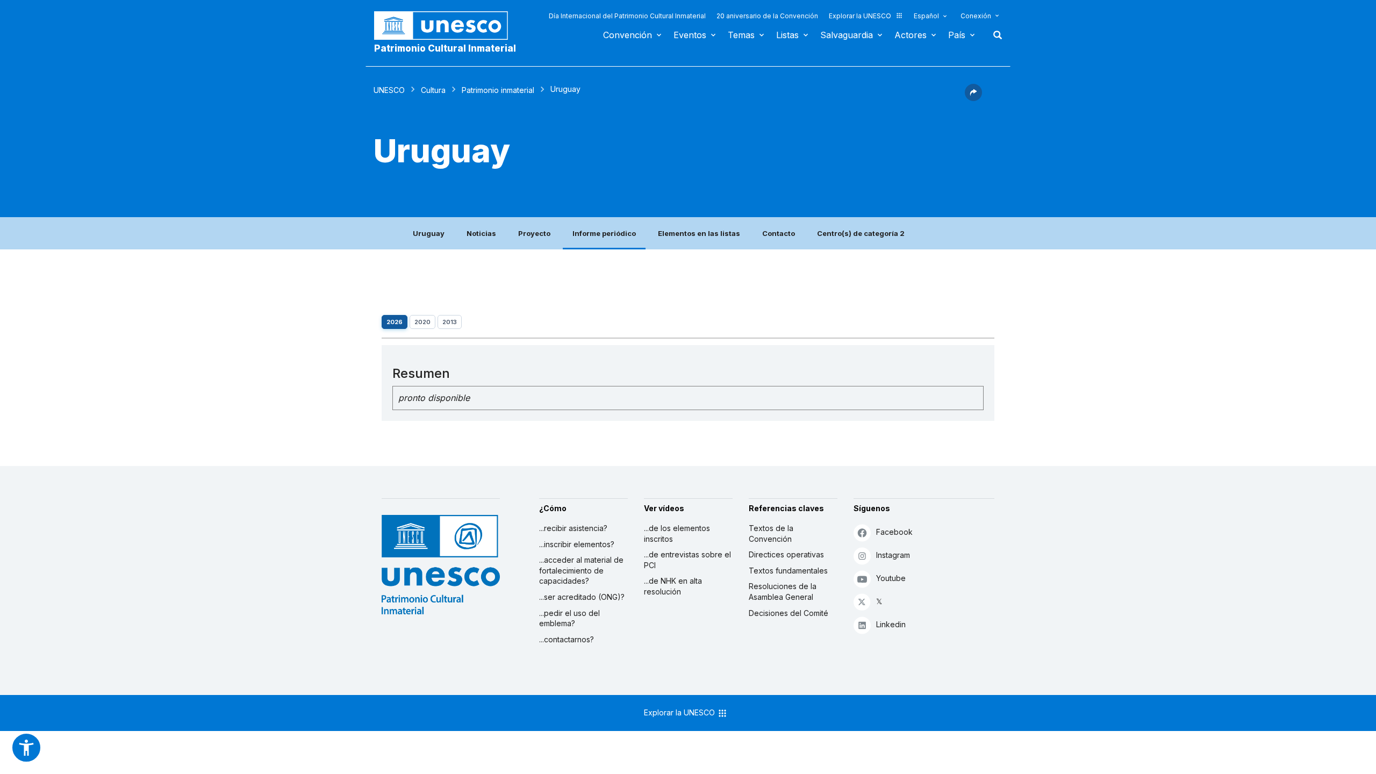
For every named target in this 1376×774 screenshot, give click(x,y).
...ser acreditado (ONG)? (582, 596)
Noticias (481, 233)
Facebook (894, 531)
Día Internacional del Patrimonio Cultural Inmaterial (627, 16)
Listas (787, 35)
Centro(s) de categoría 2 (861, 233)
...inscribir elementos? (576, 544)
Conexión (976, 16)
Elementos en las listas (699, 233)
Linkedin (891, 624)
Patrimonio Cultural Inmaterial (445, 48)
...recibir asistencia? (573, 528)
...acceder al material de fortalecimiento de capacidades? (581, 570)
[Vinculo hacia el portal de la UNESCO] (446, 25)
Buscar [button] (994, 35)
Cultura (433, 90)
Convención (627, 35)
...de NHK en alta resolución (673, 586)
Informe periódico (604, 233)
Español (926, 16)
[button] (973, 97)
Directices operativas (786, 554)
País (956, 35)
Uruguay (429, 233)
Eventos (689, 35)
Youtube (891, 578)
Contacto (778, 233)
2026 (394, 322)
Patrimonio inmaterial (498, 90)
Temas (741, 35)
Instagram (893, 555)
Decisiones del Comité (788, 613)
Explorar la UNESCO (860, 16)
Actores (910, 35)
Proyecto (534, 233)
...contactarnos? (566, 639)
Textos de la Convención (771, 533)
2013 (449, 322)
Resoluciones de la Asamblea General (782, 591)
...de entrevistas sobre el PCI (687, 560)
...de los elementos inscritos (677, 533)
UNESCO (389, 90)
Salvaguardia (846, 35)
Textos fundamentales (788, 570)
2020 (422, 322)
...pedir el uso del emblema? (569, 618)
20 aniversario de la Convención (767, 16)
